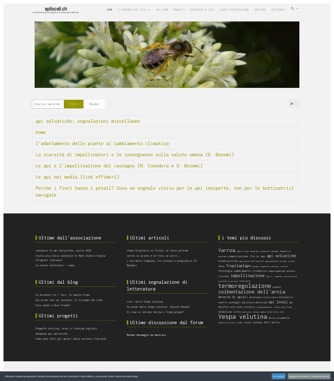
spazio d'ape (242, 251)
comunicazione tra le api (247, 256)
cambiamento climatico (250, 270)
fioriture (245, 281)
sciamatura (283, 318)
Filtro (74, 104)
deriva (272, 318)
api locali (278, 302)
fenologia (225, 270)
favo (221, 266)
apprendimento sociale (276, 261)
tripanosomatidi (264, 307)
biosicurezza (290, 276)
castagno (275, 251)
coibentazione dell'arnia (251, 292)
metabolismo (225, 312)
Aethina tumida (270, 297)
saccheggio (234, 302)
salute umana (259, 312)
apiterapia (255, 297)
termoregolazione (244, 285)
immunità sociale (226, 323)
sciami (239, 323)
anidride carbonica (259, 251)
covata (291, 261)
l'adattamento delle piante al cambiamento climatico (102, 143)
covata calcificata (282, 307)
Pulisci (94, 104)
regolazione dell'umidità (251, 261)
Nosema (255, 266)
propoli (277, 287)
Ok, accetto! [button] (278, 376)
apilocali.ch (56, 8)
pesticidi (247, 312)
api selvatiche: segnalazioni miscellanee (88, 121)
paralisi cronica (279, 266)
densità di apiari (233, 297)
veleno (247, 322)
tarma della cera (275, 312)
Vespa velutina (242, 316)
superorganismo (276, 271)
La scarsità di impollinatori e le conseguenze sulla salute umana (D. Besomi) (135, 154)
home (41, 132)
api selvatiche (281, 256)
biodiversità (227, 260)
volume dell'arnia (266, 322)
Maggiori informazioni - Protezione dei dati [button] (309, 376)
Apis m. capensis (274, 276)
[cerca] (294, 10)
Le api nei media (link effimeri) (77, 177)
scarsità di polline (228, 281)
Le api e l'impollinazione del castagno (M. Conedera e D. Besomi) (119, 165)
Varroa (226, 250)
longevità (264, 266)
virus (237, 311)
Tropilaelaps (238, 265)
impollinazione (248, 275)
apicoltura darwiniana (254, 302)
